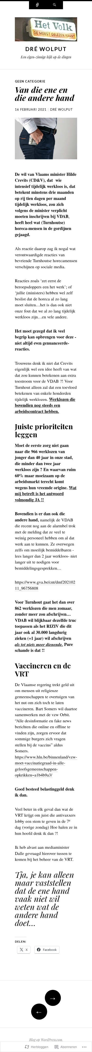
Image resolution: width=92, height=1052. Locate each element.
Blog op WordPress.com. (46, 1040)
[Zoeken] (54, 5)
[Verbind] (37, 5)
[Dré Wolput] (46, 30)
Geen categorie (30, 81)
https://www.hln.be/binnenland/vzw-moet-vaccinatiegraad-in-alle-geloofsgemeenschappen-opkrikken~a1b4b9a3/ (46, 766)
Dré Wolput (46, 49)
